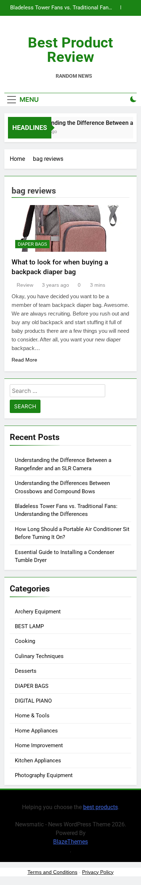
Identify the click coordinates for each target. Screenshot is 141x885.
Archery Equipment (38, 611)
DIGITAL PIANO (33, 701)
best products (100, 807)
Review (25, 285)
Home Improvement (39, 745)
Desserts (26, 671)
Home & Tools (32, 715)
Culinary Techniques (39, 656)
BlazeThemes (70, 841)
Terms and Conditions (52, 872)
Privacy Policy (98, 872)
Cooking (25, 641)
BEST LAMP (29, 626)
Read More (24, 360)
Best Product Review (70, 49)
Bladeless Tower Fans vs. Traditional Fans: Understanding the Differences (61, 8)
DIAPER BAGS (32, 244)
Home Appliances (36, 730)
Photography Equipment (44, 775)
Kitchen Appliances (38, 760)
